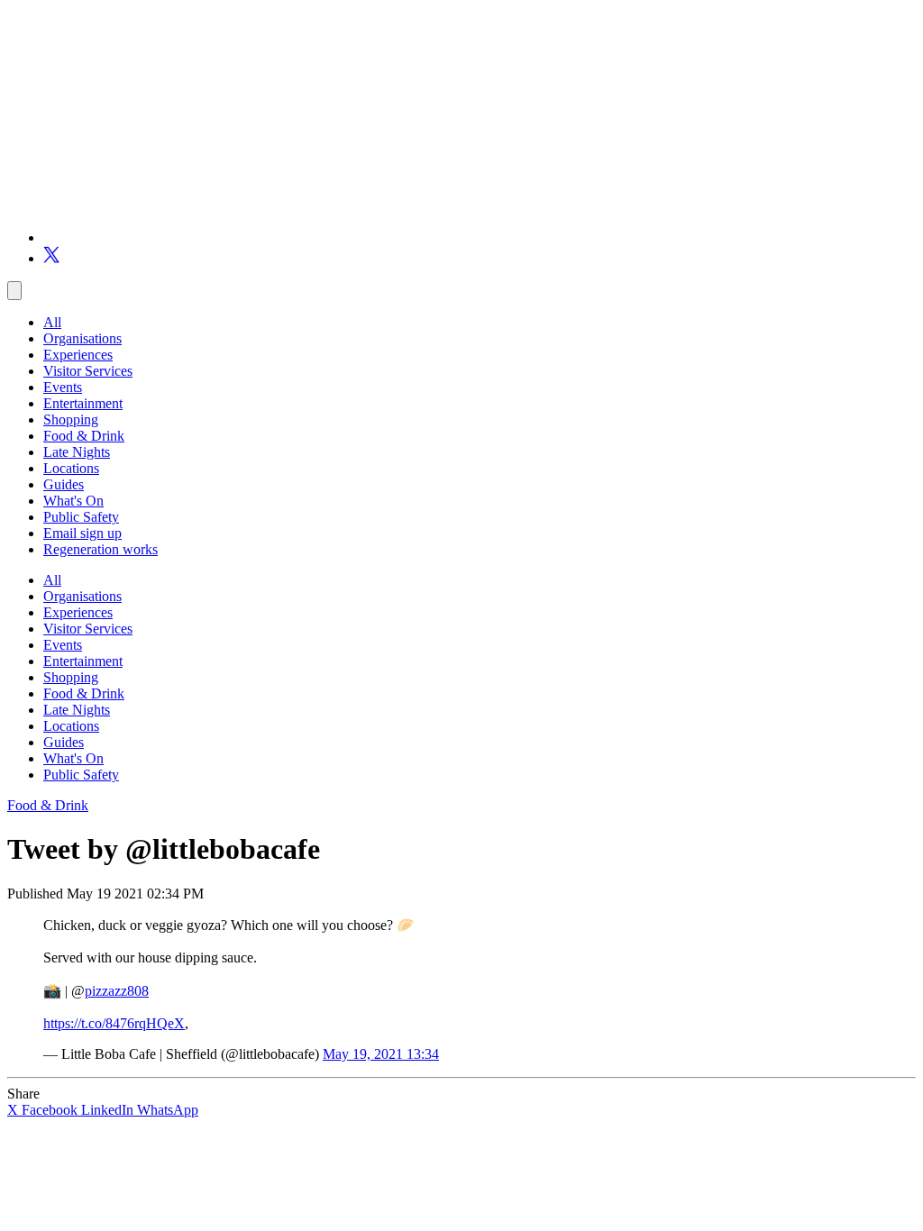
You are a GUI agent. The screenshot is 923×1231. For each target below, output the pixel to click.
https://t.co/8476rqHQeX (114, 1023)
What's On (73, 500)
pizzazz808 (117, 990)
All (52, 322)
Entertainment (83, 403)
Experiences (78, 354)
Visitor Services (88, 370)
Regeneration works (100, 549)
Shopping (70, 419)
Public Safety (81, 516)
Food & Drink (83, 435)
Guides (63, 484)
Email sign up (82, 533)
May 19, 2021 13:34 (381, 1054)
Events (62, 387)
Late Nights (76, 452)
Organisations (82, 338)
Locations (71, 468)
